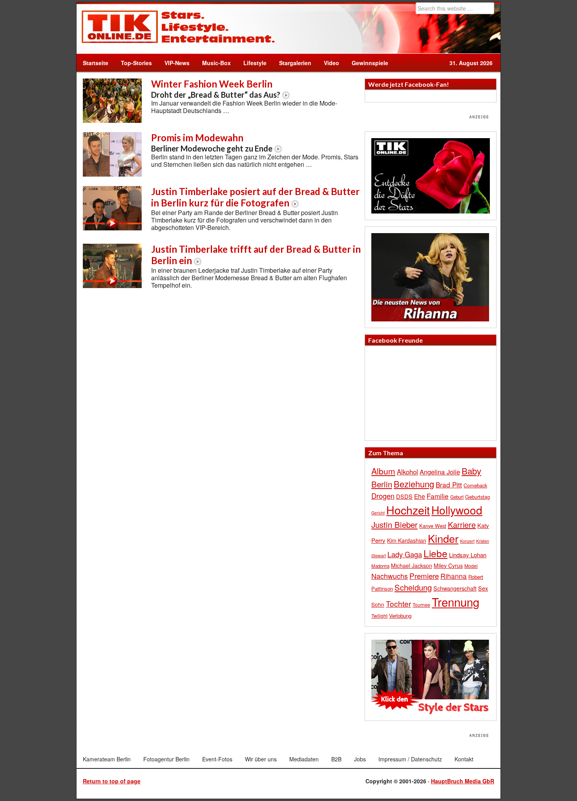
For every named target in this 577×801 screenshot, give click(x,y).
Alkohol (407, 471)
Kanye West (432, 525)
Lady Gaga (404, 554)
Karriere (462, 524)
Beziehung (414, 484)
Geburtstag (477, 496)
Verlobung (400, 615)
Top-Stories (136, 63)
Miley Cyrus (448, 565)
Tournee (421, 604)
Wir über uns (261, 759)
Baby (471, 471)
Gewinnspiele (370, 63)
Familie (438, 496)
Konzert (467, 541)
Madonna (380, 566)
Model (471, 565)
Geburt (457, 497)
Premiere (424, 575)
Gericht (378, 513)
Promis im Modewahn (211, 142)
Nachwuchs (389, 576)
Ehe (419, 496)
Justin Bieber (394, 524)
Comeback (475, 485)
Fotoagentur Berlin (166, 759)
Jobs (360, 759)
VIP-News (177, 63)
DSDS (404, 496)
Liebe (435, 553)
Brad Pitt (449, 484)
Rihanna (453, 576)
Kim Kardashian (406, 540)
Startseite (95, 63)
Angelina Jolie (440, 471)
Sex (483, 588)
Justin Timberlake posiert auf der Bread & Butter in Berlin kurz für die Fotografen (255, 197)
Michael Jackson (411, 565)
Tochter (398, 603)
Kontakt (464, 759)
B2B (336, 759)
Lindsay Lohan (467, 555)
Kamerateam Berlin (107, 759)
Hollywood (456, 510)
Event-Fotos (217, 759)
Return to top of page (112, 781)
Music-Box (213, 63)
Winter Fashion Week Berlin (215, 88)
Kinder (443, 538)
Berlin (381, 484)
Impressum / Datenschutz (410, 759)
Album (383, 471)
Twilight (379, 615)
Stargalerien (295, 63)
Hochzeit (408, 510)
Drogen (382, 496)
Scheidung (413, 587)
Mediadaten (304, 759)
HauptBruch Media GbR (462, 781)
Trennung (455, 601)
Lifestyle (252, 63)
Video (328, 63)
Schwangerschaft (455, 588)
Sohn (377, 604)
